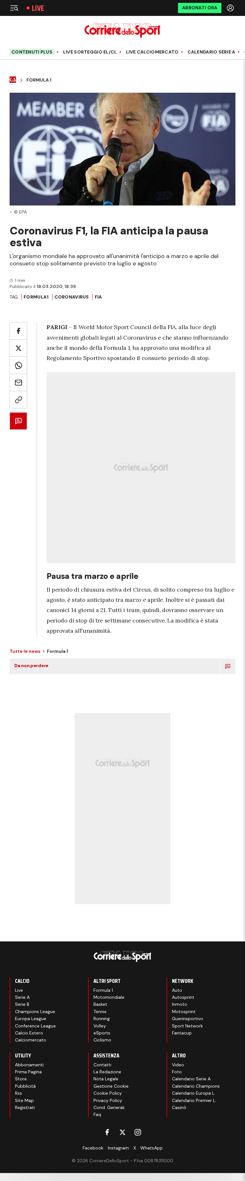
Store (21, 1079)
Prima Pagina (28, 1072)
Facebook (93, 1148)
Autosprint (183, 997)
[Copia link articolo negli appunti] (18, 399)
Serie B (22, 1004)
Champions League (35, 1011)
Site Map (24, 1100)
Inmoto (179, 1004)
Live (38, 8)
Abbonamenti (29, 1065)
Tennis (100, 1011)
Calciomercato (30, 1040)
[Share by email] (18, 382)
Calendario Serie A (211, 52)
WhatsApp (151, 1148)
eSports (101, 1033)
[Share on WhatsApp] (18, 365)
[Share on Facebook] (18, 330)
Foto (177, 1072)
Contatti (102, 1065)
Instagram (118, 1148)
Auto (177, 990)
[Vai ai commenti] (18, 421)
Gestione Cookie (111, 1086)
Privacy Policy (107, 1100)
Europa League (30, 1018)
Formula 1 (38, 80)
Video (178, 1065)
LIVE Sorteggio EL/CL (90, 52)
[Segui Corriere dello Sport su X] (122, 1132)
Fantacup (182, 1033)
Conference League (35, 1026)
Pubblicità (25, 1086)
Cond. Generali (108, 1107)
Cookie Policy (107, 1093)
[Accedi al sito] (230, 8)
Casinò (179, 1107)
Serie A (22, 997)
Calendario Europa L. (193, 1093)
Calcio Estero (29, 1033)
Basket (100, 1004)
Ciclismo (102, 1040)
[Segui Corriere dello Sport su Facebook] (107, 1132)
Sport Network (187, 1026)
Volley (99, 1026)
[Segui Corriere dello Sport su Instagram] (138, 1132)
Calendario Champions (196, 1086)
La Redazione (107, 1072)
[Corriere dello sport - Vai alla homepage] (122, 30)
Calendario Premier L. (194, 1100)
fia (98, 297)
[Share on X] (18, 348)
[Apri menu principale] (14, 8)
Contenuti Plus (31, 52)
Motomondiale (108, 997)
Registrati (25, 1107)
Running (101, 1018)
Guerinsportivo (187, 1018)
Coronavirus (72, 297)
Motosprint (184, 1011)
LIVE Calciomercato (152, 52)
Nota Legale (105, 1079)
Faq (97, 1114)
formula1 (36, 297)
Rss (18, 1093)
